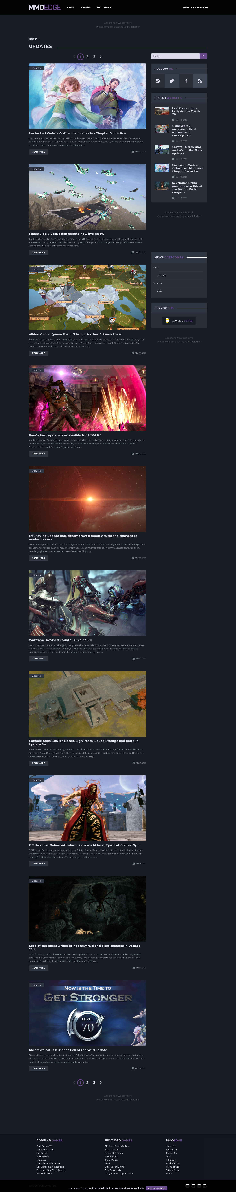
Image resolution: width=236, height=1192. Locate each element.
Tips (168, 1156)
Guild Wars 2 (43, 1156)
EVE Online (42, 1153)
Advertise (171, 1160)
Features (104, 7)
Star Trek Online (44, 1173)
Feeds (169, 1173)
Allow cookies (156, 1188)
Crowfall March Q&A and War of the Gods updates (187, 150)
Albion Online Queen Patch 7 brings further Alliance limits (75, 334)
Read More (38, 152)
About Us (170, 1146)
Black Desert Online (115, 1166)
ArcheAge (41, 1160)
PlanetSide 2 (111, 1156)
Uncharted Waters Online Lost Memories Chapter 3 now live (77, 133)
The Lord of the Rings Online (51, 1170)
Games (86, 7)
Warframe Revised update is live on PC (60, 640)
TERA (107, 1163)
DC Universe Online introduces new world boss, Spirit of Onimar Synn (85, 845)
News (70, 7)
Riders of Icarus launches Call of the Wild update (68, 1050)
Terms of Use (172, 1166)
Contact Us (171, 1153)
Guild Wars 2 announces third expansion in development (184, 130)
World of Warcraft (45, 1149)
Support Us (171, 1149)
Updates (161, 275)
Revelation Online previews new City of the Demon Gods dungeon (187, 187)
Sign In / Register (195, 7)
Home (33, 38)
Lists (159, 291)
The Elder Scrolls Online (48, 1163)
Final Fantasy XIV (44, 1146)
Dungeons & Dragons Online (119, 1173)
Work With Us (172, 1163)
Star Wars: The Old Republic (50, 1166)
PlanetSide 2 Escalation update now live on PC (66, 234)
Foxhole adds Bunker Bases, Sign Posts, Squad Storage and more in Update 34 (83, 742)
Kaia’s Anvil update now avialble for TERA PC (65, 435)
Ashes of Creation (114, 1153)
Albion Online (111, 1149)
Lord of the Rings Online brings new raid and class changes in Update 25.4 (84, 947)
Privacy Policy (172, 1170)
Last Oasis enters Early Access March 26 (186, 111)
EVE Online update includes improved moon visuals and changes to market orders (83, 537)
